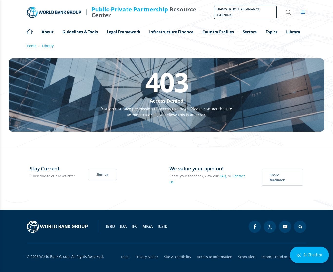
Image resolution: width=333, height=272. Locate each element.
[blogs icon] (300, 227)
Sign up (102, 174)
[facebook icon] (255, 227)
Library (293, 32)
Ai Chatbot (312, 255)
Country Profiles (218, 32)
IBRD (110, 226)
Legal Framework (123, 32)
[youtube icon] (285, 227)
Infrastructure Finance (171, 32)
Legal (125, 256)
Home (30, 31)
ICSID (163, 226)
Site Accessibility (177, 256)
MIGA (147, 226)
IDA (123, 226)
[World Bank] (57, 227)
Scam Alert (247, 256)
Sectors (250, 32)
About (48, 32)
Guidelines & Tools (80, 32)
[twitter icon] (270, 227)
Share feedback (277, 177)
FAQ (223, 176)
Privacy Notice (146, 256)
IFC (134, 226)
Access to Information (214, 256)
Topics (271, 32)
